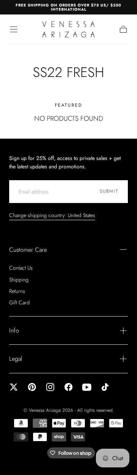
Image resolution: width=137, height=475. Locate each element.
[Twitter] (13, 387)
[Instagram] (50, 387)
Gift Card (19, 302)
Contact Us (21, 268)
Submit (109, 191)
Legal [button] (15, 358)
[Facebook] (68, 387)
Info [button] (14, 330)
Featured (68, 105)
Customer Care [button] (28, 249)
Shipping (19, 279)
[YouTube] (86, 387)
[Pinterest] (32, 387)
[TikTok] (105, 387)
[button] (13, 29)
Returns (17, 291)
